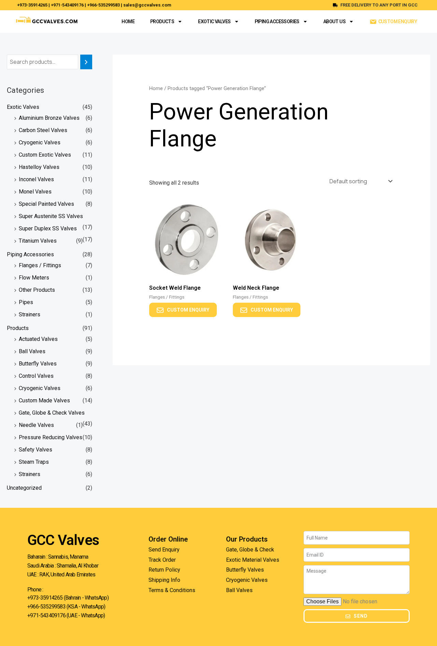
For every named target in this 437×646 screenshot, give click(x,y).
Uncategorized (24, 488)
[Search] (86, 62)
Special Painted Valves (46, 204)
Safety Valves (35, 449)
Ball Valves (32, 351)
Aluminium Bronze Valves (49, 118)
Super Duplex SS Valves (48, 228)
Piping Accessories (277, 21)
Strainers (29, 314)
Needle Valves (36, 425)
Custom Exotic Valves (45, 155)
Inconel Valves (36, 179)
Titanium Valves (38, 241)
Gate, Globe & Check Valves (52, 413)
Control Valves (36, 376)
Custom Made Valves (44, 400)
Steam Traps (34, 462)
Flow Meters (34, 277)
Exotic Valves (214, 21)
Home (128, 21)
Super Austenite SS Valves (51, 216)
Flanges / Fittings (40, 265)
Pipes (26, 302)
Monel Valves (35, 191)
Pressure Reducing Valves (50, 437)
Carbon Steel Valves (43, 130)
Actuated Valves (38, 339)
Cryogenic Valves (39, 142)
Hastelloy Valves (39, 167)
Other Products (37, 290)
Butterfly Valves (38, 363)
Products (162, 21)
